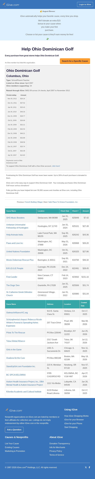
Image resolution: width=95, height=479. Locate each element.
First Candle (11, 277)
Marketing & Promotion (15, 451)
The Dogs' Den (13, 285)
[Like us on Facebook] (89, 467)
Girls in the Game (14, 350)
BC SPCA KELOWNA (16, 375)
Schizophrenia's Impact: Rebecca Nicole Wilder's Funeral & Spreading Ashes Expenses (24, 322)
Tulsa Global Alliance (15, 341)
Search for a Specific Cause (75, 61)
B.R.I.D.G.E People (14, 268)
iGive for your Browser (74, 420)
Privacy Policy (55, 451)
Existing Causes (12, 447)
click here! (56, 166)
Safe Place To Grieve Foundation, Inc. (63, 202)
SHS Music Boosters (15, 218)
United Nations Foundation (18, 252)
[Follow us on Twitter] (86, 467)
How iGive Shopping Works (76, 416)
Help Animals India (14, 235)
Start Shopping (70, 427)
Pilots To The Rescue (15, 333)
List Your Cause (12, 443)
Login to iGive (85, 4)
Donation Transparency (59, 443)
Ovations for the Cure (15, 358)
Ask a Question (14, 430)
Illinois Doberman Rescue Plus (20, 260)
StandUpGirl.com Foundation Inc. (21, 366)
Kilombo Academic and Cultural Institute (23, 392)
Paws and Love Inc (14, 243)
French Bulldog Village (33, 202)
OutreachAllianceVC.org (17, 313)
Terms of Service (56, 455)
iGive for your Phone (73, 423)
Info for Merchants (57, 447)
